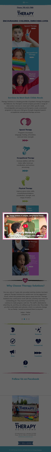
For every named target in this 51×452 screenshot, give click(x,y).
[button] (48, 212)
